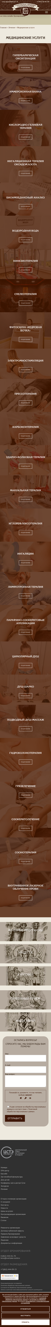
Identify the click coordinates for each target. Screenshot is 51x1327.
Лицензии (4, 1240)
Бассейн (4, 1174)
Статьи (3, 1220)
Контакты (5, 1205)
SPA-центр (5, 1170)
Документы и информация (11, 1243)
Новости (4, 1208)
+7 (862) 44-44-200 (43, 1)
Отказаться (25, 1309)
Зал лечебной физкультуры (12, 1177)
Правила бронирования (10, 1234)
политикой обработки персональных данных (25, 1298)
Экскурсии (5, 1186)
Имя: (7, 1054)
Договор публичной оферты (12, 1231)
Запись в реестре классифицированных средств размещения (21, 1290)
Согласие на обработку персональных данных (16, 1287)
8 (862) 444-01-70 (8, 1256)
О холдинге (5, 1202)
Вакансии (4, 1217)
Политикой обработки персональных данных (22, 1110)
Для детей (5, 1180)
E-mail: (8, 1065)
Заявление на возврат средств (13, 1237)
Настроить (25, 1315)
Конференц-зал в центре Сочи (13, 1183)
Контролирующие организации (13, 1214)
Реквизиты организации (10, 1228)
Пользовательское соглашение (11, 1283)
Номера (4, 1167)
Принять (25, 1322)
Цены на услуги (7, 1211)
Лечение (4, 1189)
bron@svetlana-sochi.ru (10, 1258)
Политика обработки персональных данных (15, 1285)
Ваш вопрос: (10, 1074)
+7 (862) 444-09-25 (9, 1269)
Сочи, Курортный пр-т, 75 (10, 1)
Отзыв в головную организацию (13, 1199)
